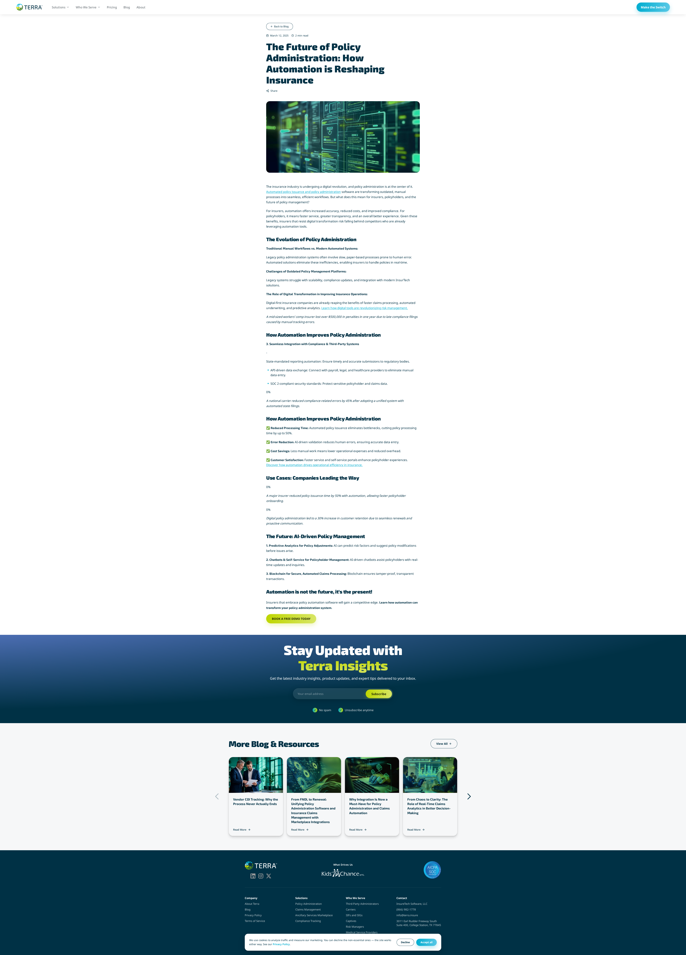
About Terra (252, 903)
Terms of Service (255, 921)
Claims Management (308, 909)
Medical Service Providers (361, 932)
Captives (351, 921)
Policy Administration (308, 903)
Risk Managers (355, 926)
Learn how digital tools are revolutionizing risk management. (364, 308)
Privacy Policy (253, 915)
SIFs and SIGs (354, 915)
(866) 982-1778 (406, 909)
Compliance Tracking (308, 921)
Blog (247, 909)
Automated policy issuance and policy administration (303, 192)
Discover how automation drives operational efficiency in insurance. (314, 465)
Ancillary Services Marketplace (314, 915)
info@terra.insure (407, 915)
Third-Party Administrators (362, 903)
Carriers (351, 909)
